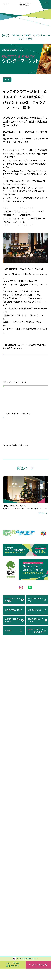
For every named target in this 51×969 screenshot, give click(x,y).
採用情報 (8, 630)
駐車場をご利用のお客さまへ (12, 620)
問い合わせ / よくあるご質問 (12, 600)
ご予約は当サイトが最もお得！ (36, 631)
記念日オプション (35, 610)
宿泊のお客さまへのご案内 (35, 620)
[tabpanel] (25, 496)
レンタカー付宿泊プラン (35, 600)
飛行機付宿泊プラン (12, 610)
